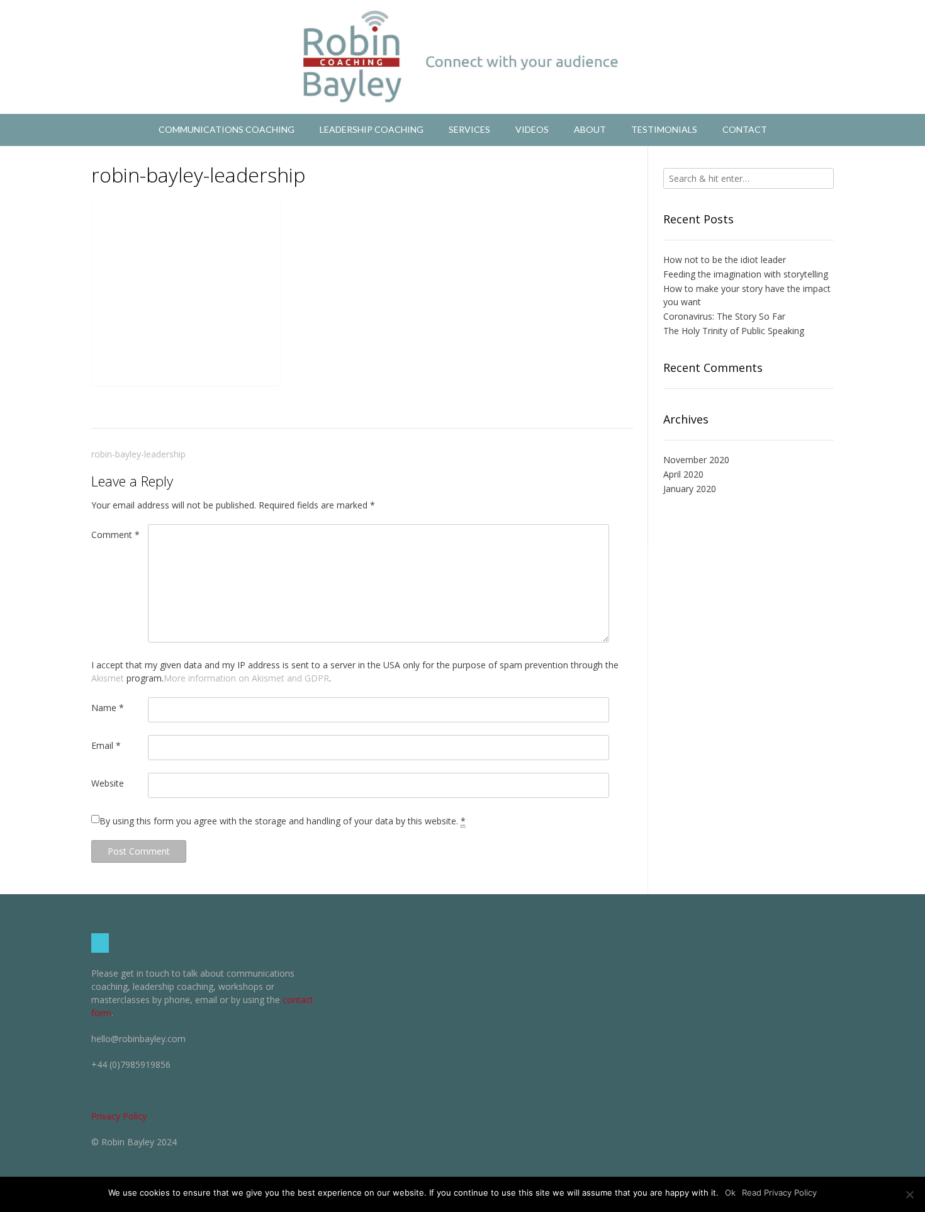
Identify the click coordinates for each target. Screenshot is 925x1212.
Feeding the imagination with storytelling (745, 274)
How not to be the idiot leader (724, 260)
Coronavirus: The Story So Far (724, 316)
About (590, 129)
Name (107, 708)
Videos (532, 129)
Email (106, 745)
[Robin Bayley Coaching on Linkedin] (100, 943)
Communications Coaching (226, 129)
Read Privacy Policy (779, 1192)
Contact (744, 129)
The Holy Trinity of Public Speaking (733, 331)
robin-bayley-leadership (138, 454)
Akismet (107, 678)
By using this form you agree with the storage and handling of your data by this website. (282, 821)
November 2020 (696, 460)
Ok (730, 1192)
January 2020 (689, 489)
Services (469, 129)
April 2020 (683, 474)
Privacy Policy (119, 1116)
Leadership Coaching (371, 129)
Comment (115, 535)
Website (107, 783)
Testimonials (664, 129)
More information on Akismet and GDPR (246, 678)
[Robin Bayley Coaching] (462, 57)
